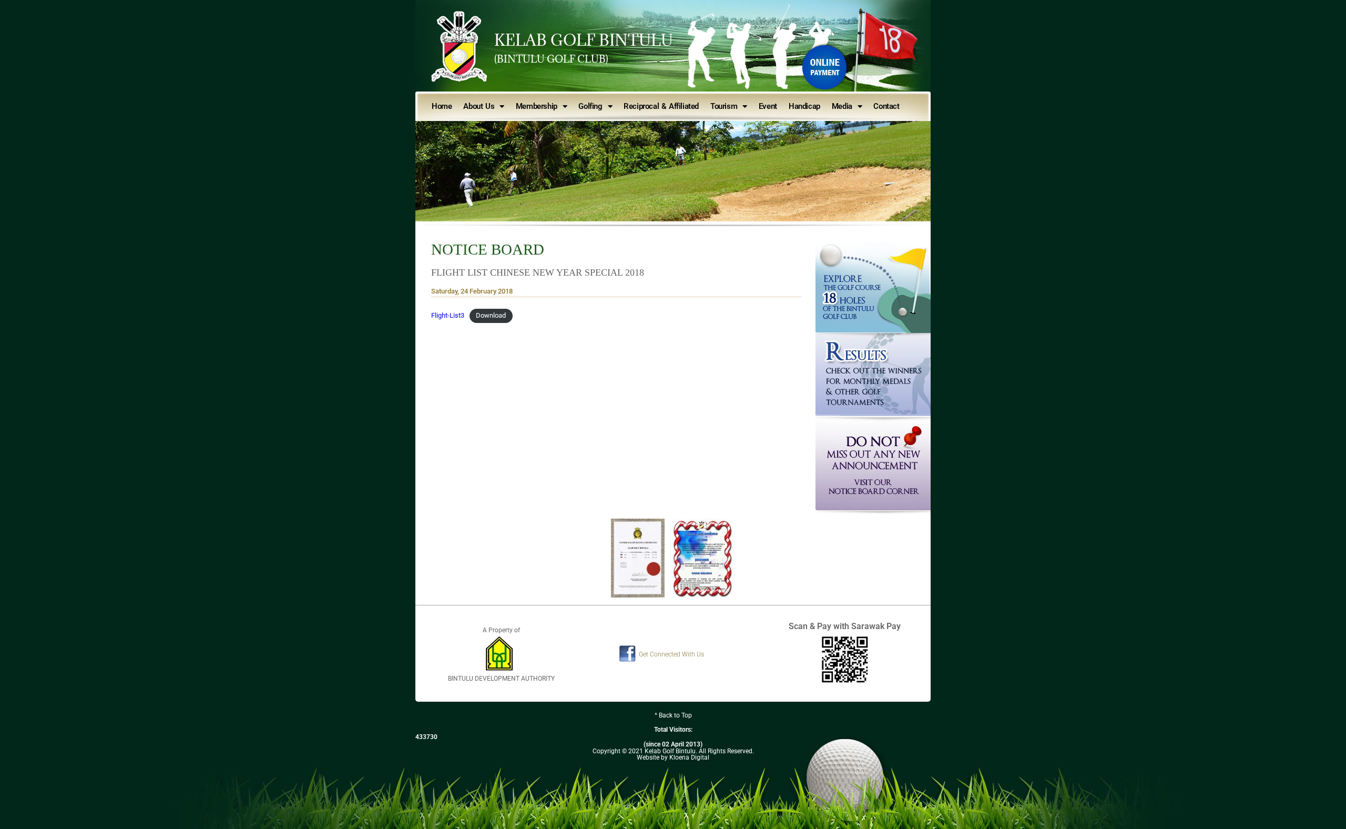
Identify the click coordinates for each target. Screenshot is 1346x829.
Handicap (804, 106)
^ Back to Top (673, 715)
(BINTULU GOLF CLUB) (551, 59)
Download (491, 315)
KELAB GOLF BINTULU (583, 40)
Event (768, 106)
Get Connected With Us (671, 654)
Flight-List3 (447, 315)
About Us (478, 106)
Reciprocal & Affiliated (661, 106)
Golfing (590, 106)
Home (442, 106)
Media (842, 106)
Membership (536, 106)
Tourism (723, 106)
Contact (886, 106)
